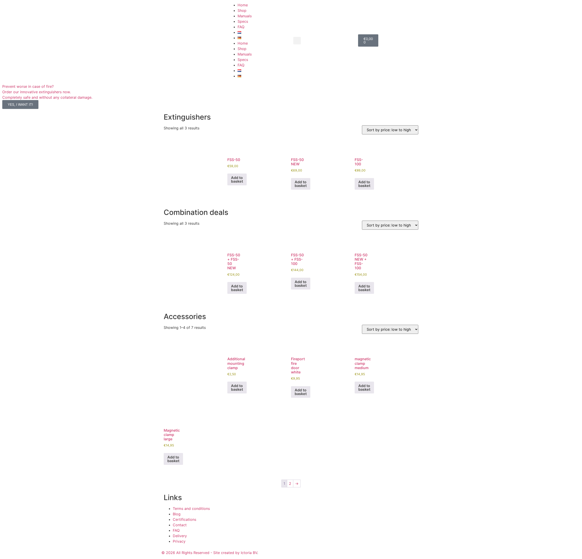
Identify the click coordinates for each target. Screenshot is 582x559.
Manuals (245, 16)
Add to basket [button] (237, 179)
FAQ (241, 27)
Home (243, 5)
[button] (297, 40)
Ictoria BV (249, 552)
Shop (242, 10)
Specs (243, 21)
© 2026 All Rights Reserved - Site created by (201, 552)
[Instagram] (309, 552)
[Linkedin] (321, 552)
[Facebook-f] (296, 552)
